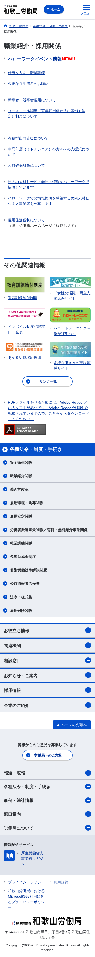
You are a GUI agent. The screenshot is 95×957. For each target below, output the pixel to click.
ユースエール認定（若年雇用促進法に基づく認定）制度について (47, 113)
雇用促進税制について (26, 220)
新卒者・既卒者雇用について (32, 100)
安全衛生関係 (21, 462)
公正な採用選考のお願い (28, 84)
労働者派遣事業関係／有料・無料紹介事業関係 (49, 530)
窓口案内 (12, 814)
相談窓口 (12, 660)
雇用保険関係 (21, 610)
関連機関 (12, 645)
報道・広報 (14, 773)
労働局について (19, 828)
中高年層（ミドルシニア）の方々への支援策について (48, 152)
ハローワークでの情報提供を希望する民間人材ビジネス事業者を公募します (48, 201)
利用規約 (61, 882)
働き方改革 (19, 489)
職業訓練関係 (21, 543)
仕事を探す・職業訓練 (26, 73)
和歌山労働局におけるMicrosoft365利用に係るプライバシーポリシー (26, 899)
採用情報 (12, 690)
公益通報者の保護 (26, 583)
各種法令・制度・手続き (27, 786)
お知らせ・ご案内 (21, 675)
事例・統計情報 (19, 800)
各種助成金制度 (23, 556)
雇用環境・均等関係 (26, 503)
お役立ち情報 (16, 630)
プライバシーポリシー (26, 882)
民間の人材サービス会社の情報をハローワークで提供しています (48, 184)
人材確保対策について (26, 165)
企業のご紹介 (16, 705)
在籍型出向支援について (28, 138)
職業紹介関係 (21, 476)
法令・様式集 (21, 597)
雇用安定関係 (21, 516)
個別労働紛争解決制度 (28, 570)
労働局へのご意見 (48, 755)
